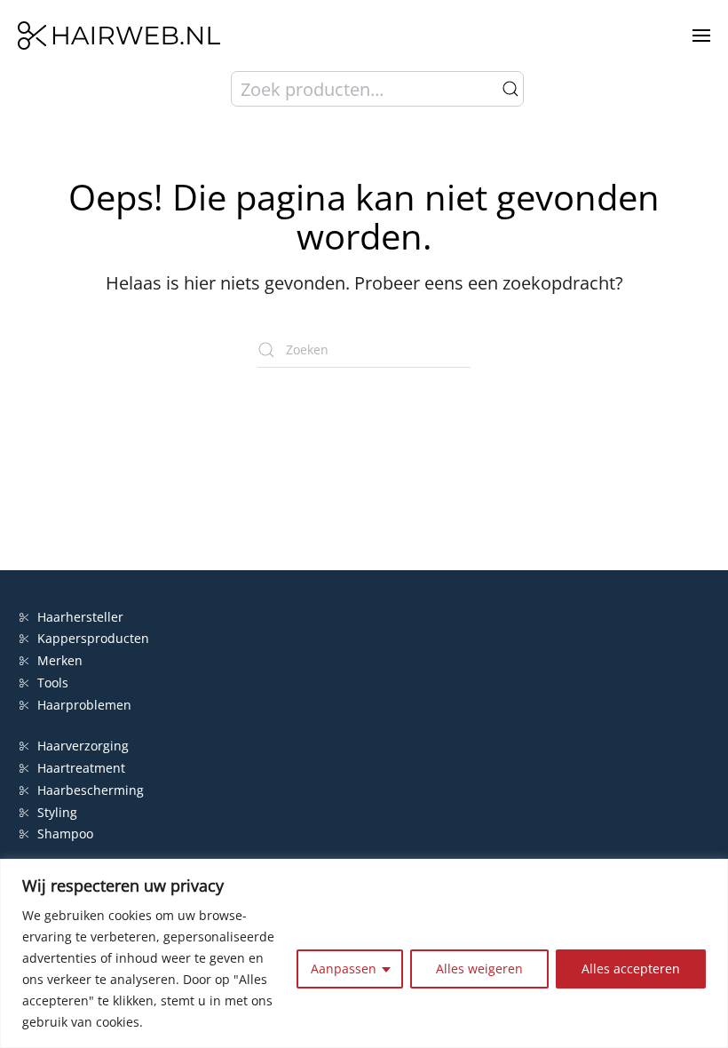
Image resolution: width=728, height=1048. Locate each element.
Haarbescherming (90, 790)
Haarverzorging (83, 745)
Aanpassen (343, 968)
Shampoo (65, 833)
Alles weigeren (479, 968)
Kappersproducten (93, 638)
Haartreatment (81, 767)
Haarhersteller (80, 616)
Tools (52, 682)
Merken (60, 660)
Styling (57, 812)
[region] (364, 953)
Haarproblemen (84, 704)
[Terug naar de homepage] (119, 35)
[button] (701, 35)
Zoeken (510, 89)
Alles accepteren (631, 968)
